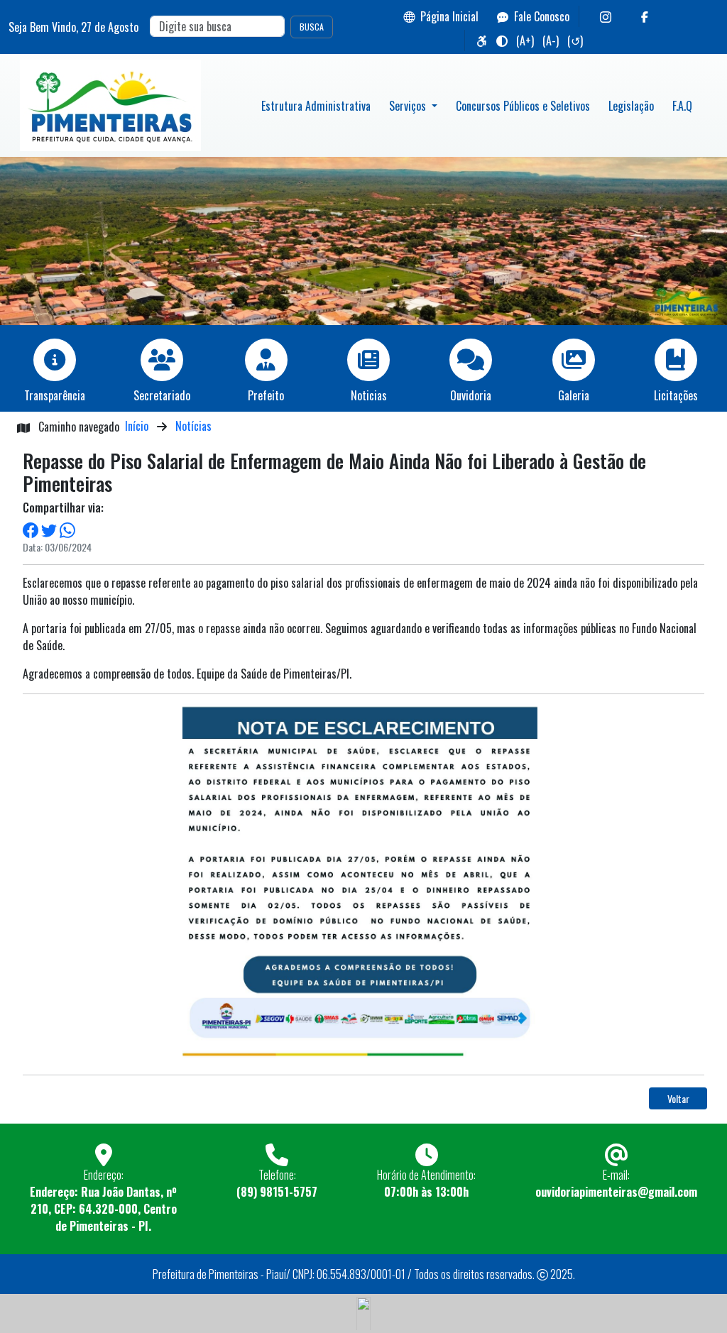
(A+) (525, 40)
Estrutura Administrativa (316, 105)
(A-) (550, 40)
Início (136, 425)
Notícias (193, 425)
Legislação (631, 105)
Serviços (409, 105)
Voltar (678, 1098)
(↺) (575, 40)
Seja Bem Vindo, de (73, 26)
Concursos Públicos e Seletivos (523, 105)
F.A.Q (682, 105)
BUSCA (312, 27)
